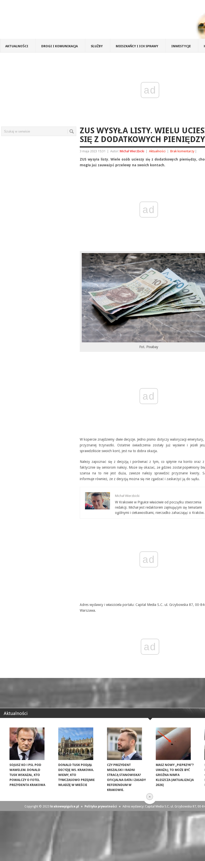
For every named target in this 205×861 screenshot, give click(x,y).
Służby (97, 46)
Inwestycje (181, 46)
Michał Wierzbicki (132, 151)
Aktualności (16, 46)
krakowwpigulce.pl (64, 806)
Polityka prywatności (100, 806)
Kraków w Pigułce (73, 21)
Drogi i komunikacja (59, 46)
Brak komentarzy (182, 151)
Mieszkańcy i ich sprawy (137, 46)
